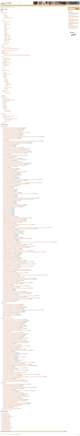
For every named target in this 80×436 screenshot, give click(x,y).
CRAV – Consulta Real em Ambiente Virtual (11, 118)
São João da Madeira (8, 39)
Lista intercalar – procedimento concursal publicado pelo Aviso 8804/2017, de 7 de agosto (16, 250)
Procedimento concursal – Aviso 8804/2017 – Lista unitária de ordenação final (14, 247)
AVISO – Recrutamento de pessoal (8, 156)
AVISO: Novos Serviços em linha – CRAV (9, 234)
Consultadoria (5, 65)
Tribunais (4, 14)
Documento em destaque (7, 211)
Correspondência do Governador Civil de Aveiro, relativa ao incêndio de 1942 (14, 132)
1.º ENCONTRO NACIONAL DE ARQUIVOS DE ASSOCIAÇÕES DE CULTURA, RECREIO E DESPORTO (18, 228)
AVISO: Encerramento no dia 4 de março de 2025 (10, 314)
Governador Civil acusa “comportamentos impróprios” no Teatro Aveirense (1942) (15, 330)
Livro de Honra (7, 81)
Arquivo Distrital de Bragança (6, 415)
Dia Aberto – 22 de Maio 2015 (7, 389)
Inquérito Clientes (56, 5)
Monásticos (5, 106)
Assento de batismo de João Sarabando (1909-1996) (11, 327)
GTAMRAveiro (5, 15)
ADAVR (6, 126)
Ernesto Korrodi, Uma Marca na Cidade (9, 294)
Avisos (6, 302)
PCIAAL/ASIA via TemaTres (9, 17)
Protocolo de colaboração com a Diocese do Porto (10, 192)
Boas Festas (5, 154)
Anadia (6, 25)
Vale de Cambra (7, 42)
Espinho (6, 29)
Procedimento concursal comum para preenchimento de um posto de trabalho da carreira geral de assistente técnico (20, 182)
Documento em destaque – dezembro (8, 216)
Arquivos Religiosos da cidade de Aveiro (9, 352)
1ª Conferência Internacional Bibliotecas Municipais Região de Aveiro (13, 353)
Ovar (5, 37)
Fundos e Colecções (26, 5)
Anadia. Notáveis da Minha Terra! (8, 203)
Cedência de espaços (6, 64)
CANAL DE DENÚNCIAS (63, 5)
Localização (6, 88)
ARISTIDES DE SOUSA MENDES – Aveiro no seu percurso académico (13, 155)
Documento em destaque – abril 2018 (8, 236)
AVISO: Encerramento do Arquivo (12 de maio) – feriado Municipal (13, 149)
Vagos (5, 41)
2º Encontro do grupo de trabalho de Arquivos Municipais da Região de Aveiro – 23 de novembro (17, 278)
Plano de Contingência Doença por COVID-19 (10, 181)
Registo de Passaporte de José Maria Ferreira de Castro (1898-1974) (13, 319)
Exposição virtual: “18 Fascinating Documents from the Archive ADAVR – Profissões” (15, 217)
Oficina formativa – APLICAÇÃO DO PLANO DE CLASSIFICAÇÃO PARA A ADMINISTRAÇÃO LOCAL (18, 387)
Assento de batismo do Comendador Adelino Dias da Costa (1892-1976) (13, 333)
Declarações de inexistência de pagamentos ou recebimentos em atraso (13, 399)
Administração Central (6, 98)
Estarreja (6, 30)
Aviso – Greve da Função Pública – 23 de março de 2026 (11, 304)
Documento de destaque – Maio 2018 (8, 235)
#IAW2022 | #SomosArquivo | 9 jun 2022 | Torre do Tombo (11, 147)
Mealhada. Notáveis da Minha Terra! (8, 189)
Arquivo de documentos (6, 121)
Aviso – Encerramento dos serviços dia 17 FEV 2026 (11, 305)
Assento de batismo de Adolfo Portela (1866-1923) (10, 339)
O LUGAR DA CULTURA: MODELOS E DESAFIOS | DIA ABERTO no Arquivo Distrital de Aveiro (17, 390)
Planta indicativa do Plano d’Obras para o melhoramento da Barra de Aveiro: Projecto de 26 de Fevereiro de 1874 (20, 374)
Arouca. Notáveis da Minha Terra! (8, 201)
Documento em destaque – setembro (8, 225)
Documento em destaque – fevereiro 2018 (9, 240)
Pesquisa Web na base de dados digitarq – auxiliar (10, 375)
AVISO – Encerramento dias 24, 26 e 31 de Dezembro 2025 (12, 306)
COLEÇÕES (5, 108)
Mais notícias (70, 28)
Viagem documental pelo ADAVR (8, 378)
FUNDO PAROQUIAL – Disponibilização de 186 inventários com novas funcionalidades (16, 282)
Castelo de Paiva (7, 28)
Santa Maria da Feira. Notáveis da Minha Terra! (10, 172)
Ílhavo (5, 31)
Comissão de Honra (9, 83)
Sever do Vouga (7, 40)
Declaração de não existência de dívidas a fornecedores (11, 398)
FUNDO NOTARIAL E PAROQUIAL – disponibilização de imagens (12, 349)
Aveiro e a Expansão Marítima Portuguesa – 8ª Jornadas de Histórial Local (14, 396)
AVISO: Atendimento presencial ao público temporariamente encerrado (13, 180)
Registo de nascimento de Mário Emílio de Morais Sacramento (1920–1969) (14, 320)
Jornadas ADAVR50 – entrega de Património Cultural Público (12, 363)
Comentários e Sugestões (8, 119)
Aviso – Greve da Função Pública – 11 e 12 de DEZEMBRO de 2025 (13, 307)
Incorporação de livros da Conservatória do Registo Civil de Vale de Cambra (14, 341)
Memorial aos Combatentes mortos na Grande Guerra (11, 48)
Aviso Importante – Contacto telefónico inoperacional (11, 135)
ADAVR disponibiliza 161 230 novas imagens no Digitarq (11, 385)
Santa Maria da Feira (8, 38)
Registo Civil (5, 107)
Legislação (4, 75)
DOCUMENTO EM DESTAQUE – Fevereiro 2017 (10, 267)
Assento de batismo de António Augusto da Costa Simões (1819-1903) (13, 338)
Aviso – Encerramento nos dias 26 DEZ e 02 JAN (10, 137)
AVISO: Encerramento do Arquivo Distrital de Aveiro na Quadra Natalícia (13, 272)
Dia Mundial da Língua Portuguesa (8, 160)
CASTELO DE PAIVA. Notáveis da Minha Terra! (10, 200)
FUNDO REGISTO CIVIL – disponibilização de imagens (11, 237)
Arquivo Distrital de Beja (5, 414)
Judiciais (4, 104)
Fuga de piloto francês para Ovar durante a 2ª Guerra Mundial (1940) (13, 321)
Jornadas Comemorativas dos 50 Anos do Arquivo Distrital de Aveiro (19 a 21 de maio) (16, 364)
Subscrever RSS (74, 28)
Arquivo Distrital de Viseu (5, 429)
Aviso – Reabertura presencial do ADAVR (9, 178)
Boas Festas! (5, 167)
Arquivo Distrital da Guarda (6, 419)
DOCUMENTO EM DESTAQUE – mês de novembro (10, 222)
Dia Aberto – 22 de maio (8, 87)
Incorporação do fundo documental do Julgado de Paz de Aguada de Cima (14, 269)
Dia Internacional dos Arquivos (7, 289)
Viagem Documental (6, 407)
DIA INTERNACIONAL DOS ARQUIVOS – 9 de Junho (11, 258)
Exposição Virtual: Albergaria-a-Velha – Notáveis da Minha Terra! (12, 205)
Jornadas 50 (5, 77)
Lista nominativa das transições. (8, 401)
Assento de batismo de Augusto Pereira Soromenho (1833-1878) (12, 127)
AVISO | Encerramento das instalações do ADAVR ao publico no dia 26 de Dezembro (15, 244)
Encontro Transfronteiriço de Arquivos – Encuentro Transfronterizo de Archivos (14, 148)
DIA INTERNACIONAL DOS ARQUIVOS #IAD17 (10, 257)
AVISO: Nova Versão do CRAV (7, 145)
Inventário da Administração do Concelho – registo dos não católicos (13, 367)
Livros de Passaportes (8, 111)
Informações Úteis (4, 114)
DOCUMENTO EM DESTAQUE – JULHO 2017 (10, 255)
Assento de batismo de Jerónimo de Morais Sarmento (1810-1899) (13, 328)
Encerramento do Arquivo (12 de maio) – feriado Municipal (11, 388)
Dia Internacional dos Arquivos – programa (9, 361)
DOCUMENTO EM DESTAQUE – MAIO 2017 (9, 259)
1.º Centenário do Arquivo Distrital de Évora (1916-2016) (11, 280)
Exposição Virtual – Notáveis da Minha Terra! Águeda (11, 206)
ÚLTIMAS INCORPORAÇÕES (7, 301)
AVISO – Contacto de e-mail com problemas (9, 315)
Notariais (4, 103)
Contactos (3, 113)
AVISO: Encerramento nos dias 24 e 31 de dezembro (11, 133)
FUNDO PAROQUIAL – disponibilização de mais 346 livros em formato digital (14, 285)
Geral (6, 382)
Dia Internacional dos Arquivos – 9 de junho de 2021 (9, 50)
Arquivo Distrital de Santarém (6, 425)
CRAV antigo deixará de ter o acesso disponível (10, 138)
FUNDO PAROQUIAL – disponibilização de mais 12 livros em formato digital (14, 183)
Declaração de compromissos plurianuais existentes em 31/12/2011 (13, 400)
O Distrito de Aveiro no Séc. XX (7, 343)
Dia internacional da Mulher (7, 366)
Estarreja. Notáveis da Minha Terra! (8, 194)
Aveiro (5, 27)
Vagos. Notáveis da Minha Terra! (8, 170)
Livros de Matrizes (7, 110)
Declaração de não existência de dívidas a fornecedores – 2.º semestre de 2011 (15, 402)
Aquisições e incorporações (7, 62)
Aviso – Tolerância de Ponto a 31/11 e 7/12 (9, 169)
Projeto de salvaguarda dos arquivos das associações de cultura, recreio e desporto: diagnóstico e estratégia (19, 295)
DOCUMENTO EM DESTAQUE (7, 223)
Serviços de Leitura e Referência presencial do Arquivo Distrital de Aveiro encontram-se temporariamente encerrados (20, 179)
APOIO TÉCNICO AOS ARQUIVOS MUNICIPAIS (10, 408)
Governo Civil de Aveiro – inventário (8, 355)
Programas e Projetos (34, 5)
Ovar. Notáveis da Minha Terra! (7, 202)
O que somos (5, 73)
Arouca (6, 26)
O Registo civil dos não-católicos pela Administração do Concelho (12, 372)
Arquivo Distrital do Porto (5, 424)
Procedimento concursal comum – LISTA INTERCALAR (11, 283)
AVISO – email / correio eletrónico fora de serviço (10, 161)
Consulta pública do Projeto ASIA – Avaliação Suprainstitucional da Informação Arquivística (16, 350)
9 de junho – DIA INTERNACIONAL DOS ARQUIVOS (11, 158)
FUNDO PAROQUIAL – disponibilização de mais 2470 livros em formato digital (14, 293)
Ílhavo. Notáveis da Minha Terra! (8, 190)
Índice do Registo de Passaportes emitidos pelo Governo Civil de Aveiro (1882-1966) (15, 143)
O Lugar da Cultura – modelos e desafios (9, 391)
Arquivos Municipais (6, 21)
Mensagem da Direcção (6, 74)
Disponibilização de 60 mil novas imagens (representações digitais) (13, 171)
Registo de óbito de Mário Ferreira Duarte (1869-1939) (11, 332)
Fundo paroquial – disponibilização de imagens (10, 373)
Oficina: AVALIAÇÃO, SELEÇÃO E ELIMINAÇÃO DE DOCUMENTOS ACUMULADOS (15, 238)
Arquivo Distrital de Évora (5, 417)
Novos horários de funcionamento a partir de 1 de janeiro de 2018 (13, 245)
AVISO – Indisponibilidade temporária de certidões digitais (11, 134)
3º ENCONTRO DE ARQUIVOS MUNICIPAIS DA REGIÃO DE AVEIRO (13, 260)
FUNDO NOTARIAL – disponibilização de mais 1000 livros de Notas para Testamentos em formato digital (18, 193)
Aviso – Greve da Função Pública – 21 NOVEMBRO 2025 (11, 308)
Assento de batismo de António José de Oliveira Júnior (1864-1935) (13, 342)
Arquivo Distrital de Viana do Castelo (7, 427)
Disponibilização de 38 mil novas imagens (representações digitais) (13, 165)
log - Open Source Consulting (78, 434)
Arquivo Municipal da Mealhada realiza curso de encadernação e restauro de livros (15, 270)
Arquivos (44, 5)
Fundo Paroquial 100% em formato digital (9, 273)
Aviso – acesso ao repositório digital (8, 195)
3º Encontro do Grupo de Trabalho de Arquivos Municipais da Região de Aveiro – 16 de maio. (17, 261)
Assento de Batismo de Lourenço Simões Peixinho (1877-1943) (12, 322)
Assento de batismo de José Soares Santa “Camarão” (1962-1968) (13, 340)
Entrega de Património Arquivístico (8, 191)
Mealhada (6, 32)
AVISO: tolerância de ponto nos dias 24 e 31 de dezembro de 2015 (13, 296)
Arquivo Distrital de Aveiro (6, 3)
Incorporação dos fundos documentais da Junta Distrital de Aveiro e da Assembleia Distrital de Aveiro (18, 279)
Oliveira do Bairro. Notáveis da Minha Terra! (9, 177)
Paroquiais (4, 102)
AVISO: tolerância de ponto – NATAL (8, 166)
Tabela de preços (5, 61)
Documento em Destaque (7, 226)
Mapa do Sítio (10, 434)
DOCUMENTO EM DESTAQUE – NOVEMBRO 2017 (10, 248)
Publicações (5, 76)
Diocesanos (5, 105)
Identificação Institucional (7, 5)
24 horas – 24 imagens (6, 157)
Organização (6, 82)
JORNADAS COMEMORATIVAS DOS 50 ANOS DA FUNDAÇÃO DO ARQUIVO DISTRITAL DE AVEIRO (18, 365)
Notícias (4, 91)
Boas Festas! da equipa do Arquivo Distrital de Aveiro (11, 386)
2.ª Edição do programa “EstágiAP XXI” (9, 144)
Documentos (6, 16)
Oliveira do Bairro (7, 36)
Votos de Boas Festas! (6, 188)
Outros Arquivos (5, 44)
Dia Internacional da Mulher (7, 351)
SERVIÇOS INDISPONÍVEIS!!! (7, 271)
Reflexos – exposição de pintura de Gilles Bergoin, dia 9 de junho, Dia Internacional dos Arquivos (17, 362)
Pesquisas (4, 60)
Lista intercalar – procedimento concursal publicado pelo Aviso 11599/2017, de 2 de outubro (16, 246)
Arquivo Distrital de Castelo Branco (7, 416)
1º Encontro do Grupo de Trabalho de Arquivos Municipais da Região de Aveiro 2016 (15, 292)
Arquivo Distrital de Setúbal (6, 426)
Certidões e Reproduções (7, 59)
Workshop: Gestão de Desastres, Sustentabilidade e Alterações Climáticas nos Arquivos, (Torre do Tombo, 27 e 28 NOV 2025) (21, 309)
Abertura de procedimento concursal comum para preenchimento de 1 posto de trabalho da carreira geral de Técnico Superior (21, 136)
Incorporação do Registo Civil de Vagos (9, 268)
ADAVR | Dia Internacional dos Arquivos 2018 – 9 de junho (11, 233)
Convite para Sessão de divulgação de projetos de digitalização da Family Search (15, 384)
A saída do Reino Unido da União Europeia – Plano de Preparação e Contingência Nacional (16, 199)
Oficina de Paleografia (6, 284)
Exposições (40, 5)
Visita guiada (5, 63)
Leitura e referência (6, 58)
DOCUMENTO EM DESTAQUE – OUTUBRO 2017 (10, 249)
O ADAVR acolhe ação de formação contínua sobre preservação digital (13, 204)
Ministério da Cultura (74, 32)
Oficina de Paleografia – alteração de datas (9, 281)
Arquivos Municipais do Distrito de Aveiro (9, 256)
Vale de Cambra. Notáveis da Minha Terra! (9, 168)
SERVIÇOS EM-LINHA (19, 5)
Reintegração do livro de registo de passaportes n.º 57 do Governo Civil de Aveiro (15, 150)
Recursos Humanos (6, 90)
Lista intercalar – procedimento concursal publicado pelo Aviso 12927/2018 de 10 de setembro (17, 224)
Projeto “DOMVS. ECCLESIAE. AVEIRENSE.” (9, 354)
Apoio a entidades (49, 5)
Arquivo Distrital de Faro (5, 418)
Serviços (14, 5)
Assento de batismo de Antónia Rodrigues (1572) (10, 329)
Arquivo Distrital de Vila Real (6, 428)
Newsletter (3, 95)
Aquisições (3, 96)
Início (2, 5)
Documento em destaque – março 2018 (9, 239)
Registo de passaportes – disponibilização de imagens (11, 360)
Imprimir (65, 431)
